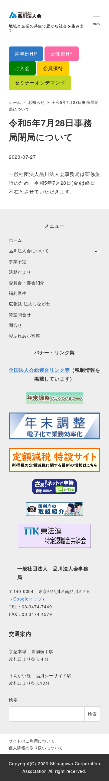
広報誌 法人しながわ (30, 304)
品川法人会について (29, 250)
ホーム (15, 240)
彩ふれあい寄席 (24, 336)
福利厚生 (18, 293)
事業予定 (18, 261)
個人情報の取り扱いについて (36, 748)
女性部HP (61, 53)
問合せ (15, 325)
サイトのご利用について (32, 741)
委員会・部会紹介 (27, 282)
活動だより (20, 272)
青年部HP (26, 53)
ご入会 (22, 68)
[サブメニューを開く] (95, 251)
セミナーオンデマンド (40, 82)
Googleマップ (27, 599)
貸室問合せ (20, 314)
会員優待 (53, 68)
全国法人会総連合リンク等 (39, 369)
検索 (13, 700)
